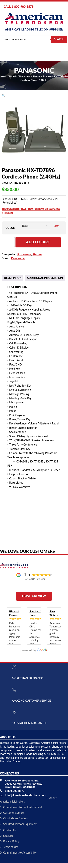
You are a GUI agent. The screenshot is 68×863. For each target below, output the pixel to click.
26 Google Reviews (34, 579)
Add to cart (38, 242)
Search (59, 39)
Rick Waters (53, 613)
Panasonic (24, 77)
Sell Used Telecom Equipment (20, 824)
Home (3, 77)
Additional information (45, 278)
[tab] (12, 278)
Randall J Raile (35, 613)
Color (10, 227)
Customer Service (13, 813)
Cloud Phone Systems (16, 818)
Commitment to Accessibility (19, 853)
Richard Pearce (14, 613)
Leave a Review (34, 596)
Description (13, 278)
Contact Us (9, 830)
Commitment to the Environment (22, 807)
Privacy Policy (11, 841)
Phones (36, 77)
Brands (13, 77)
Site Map (8, 836)
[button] (3, 96)
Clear (56, 226)
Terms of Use (10, 847)
